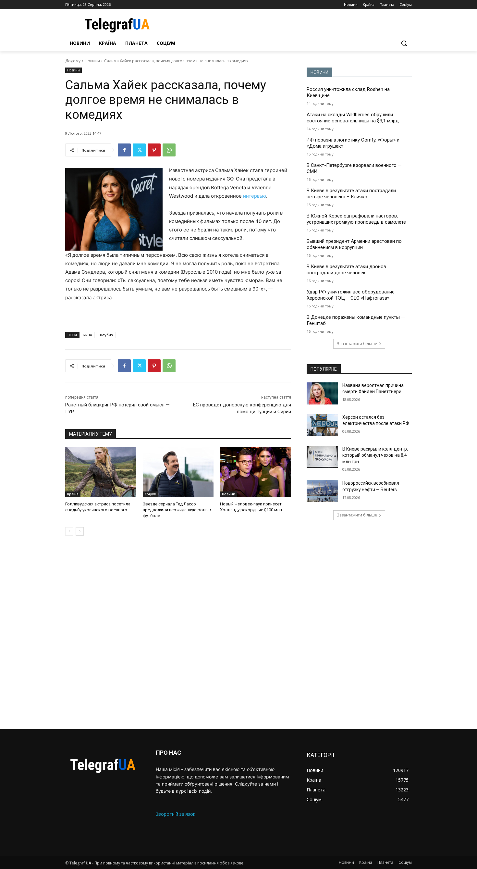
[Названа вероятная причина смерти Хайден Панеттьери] (322, 393)
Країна (73, 494)
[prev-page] (69, 531)
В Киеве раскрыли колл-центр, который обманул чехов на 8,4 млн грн (375, 455)
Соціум (150, 494)
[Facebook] (124, 149)
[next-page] (80, 531)
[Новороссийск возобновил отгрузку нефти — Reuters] (322, 491)
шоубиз (106, 334)
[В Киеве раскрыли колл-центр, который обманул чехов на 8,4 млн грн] (322, 457)
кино (87, 334)
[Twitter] (139, 149)
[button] (404, 43)
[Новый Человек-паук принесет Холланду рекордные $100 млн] (255, 472)
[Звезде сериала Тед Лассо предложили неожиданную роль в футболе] (178, 472)
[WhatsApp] (169, 149)
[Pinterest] (154, 149)
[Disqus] (178, 632)
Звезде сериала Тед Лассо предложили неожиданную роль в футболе (177, 510)
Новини (92, 61)
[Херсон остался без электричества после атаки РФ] (322, 425)
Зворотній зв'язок (175, 814)
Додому (72, 61)
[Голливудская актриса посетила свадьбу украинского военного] (100, 472)
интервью (254, 196)
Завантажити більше (357, 343)
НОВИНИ (319, 72)
